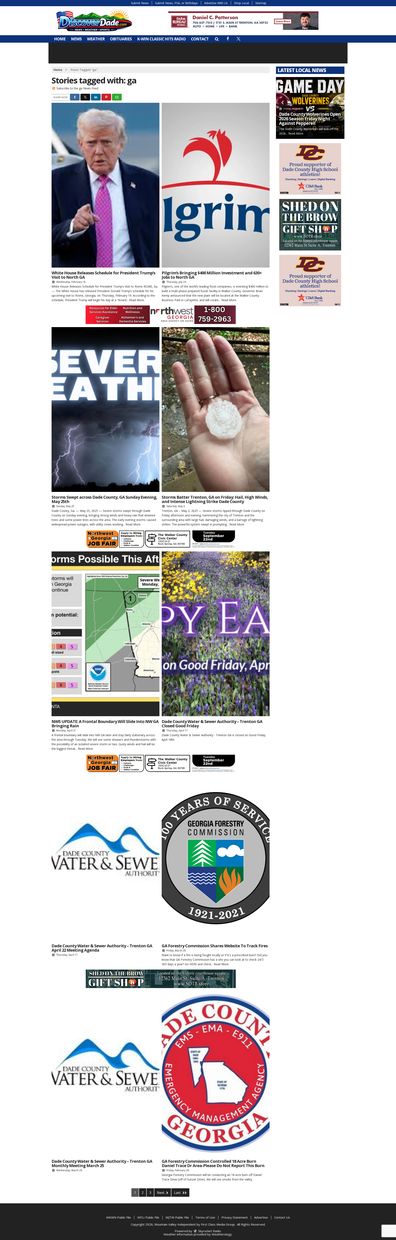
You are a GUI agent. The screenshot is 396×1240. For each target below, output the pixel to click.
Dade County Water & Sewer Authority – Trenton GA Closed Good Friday (212, 724)
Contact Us (282, 1217)
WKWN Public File (118, 1217)
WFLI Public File (148, 1217)
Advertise (261, 1217)
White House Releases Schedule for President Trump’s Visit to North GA (103, 275)
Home (60, 39)
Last (178, 1192)
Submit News (140, 3)
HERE (193, 964)
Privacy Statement (235, 1217)
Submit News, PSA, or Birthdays (176, 3)
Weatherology (222, 1234)
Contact (200, 39)
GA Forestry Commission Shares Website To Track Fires (215, 946)
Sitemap (260, 3)
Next (161, 1192)
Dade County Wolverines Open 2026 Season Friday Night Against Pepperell (310, 118)
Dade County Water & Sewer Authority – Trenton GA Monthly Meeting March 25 (102, 1163)
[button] (216, 39)
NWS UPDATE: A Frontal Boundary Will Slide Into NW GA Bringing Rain (105, 724)
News (76, 39)
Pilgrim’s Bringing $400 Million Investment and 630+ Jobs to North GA (212, 275)
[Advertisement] (243, 20)
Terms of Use (205, 1217)
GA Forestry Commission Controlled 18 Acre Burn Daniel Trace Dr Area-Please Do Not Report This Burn (213, 1163)
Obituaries (121, 39)
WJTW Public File (177, 1217)
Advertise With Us (216, 3)
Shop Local (241, 3)
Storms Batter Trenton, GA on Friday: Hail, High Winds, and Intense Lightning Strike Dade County (215, 499)
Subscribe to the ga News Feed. (78, 88)
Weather (96, 39)
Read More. (137, 300)
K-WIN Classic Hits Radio (161, 39)
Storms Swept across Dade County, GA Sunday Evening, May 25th (104, 499)
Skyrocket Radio (209, 1231)
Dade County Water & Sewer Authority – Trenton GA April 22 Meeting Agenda (102, 948)
